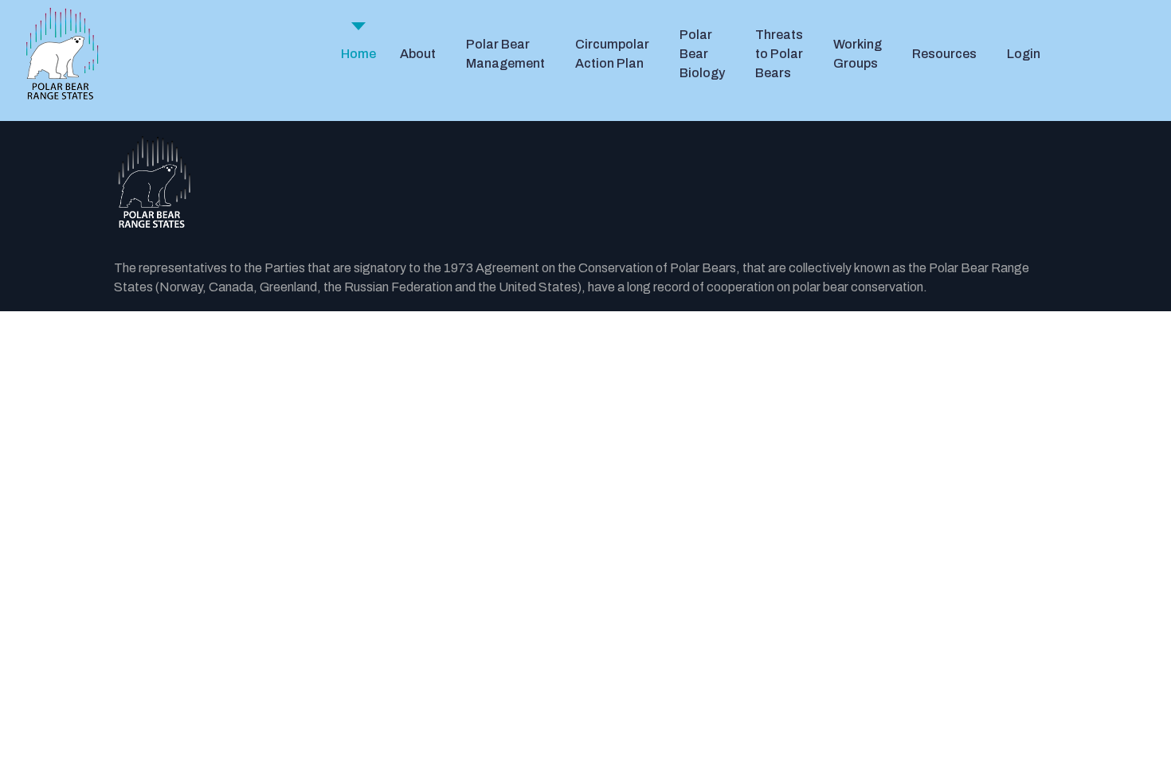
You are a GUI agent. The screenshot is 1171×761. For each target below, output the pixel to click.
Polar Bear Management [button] (505, 53)
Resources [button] (944, 53)
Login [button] (1023, 53)
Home (358, 53)
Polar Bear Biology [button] (702, 54)
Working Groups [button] (857, 53)
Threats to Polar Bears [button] (779, 54)
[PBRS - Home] (62, 54)
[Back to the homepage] (585, 182)
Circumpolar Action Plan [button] (612, 53)
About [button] (418, 53)
